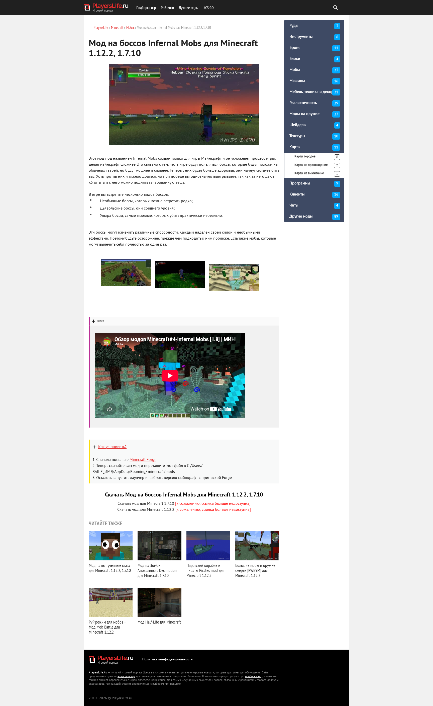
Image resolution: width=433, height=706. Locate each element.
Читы (313, 205)
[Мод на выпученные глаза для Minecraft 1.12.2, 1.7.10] (111, 545)
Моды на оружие (313, 114)
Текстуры (313, 136)
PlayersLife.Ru (98, 673)
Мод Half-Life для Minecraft (159, 622)
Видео (100, 321)
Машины (313, 80)
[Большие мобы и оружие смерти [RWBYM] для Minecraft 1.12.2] (257, 545)
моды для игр (126, 676)
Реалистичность (313, 103)
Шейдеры (313, 125)
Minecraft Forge (143, 459)
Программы (313, 183)
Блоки (313, 58)
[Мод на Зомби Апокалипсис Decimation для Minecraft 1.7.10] (159, 545)
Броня (313, 47)
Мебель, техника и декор (313, 91)
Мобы (313, 69)
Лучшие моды (188, 7)
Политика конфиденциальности (167, 659)
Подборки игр (146, 7)
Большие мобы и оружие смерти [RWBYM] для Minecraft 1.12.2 (255, 570)
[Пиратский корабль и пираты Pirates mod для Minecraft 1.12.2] (208, 545)
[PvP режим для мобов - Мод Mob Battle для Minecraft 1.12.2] (111, 602)
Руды (313, 25)
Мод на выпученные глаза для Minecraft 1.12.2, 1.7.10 (110, 567)
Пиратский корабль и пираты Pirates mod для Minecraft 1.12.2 (205, 570)
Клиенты (313, 194)
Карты (313, 147)
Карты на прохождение (316, 165)
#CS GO (208, 7)
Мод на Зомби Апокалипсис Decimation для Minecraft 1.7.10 (157, 570)
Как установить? (112, 447)
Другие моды (313, 216)
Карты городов (316, 157)
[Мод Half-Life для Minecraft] (159, 602)
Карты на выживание (316, 173)
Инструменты (313, 36)
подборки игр (253, 676)
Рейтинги (167, 7)
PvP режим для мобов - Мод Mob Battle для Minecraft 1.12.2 (107, 627)
